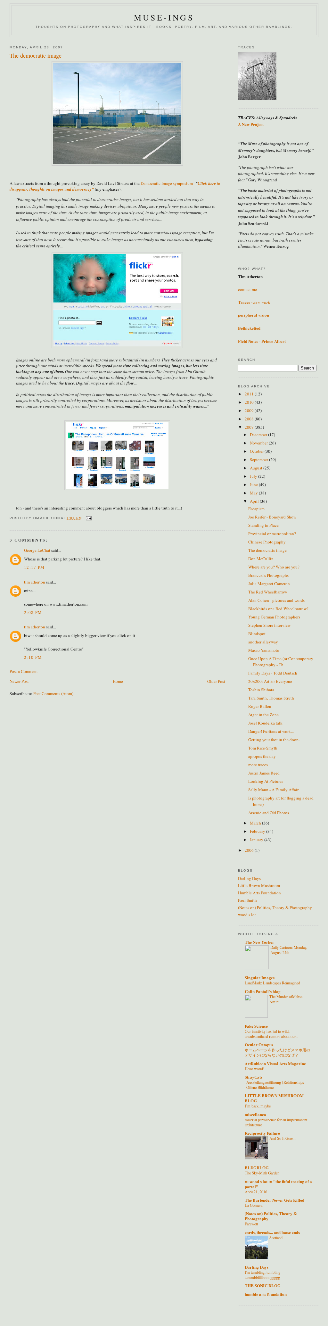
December (259, 434)
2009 (250, 410)
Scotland (276, 1237)
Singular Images (260, 977)
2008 (250, 419)
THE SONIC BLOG (263, 1285)
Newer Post (19, 681)
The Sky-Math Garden (262, 1172)
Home (118, 681)
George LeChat (37, 550)
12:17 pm (34, 567)
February (258, 831)
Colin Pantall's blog (263, 991)
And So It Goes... (282, 1138)
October (257, 451)
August (256, 468)
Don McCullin (261, 558)
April (255, 501)
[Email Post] (88, 518)
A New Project (251, 124)
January (257, 839)
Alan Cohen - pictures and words (276, 600)
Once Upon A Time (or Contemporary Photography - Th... (280, 662)
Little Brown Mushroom (259, 885)
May (254, 493)
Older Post (216, 681)
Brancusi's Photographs (268, 575)
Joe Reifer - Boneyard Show (272, 517)
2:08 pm (33, 612)
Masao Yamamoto (263, 650)
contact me (247, 289)
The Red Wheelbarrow (267, 592)
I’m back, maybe (258, 1105)
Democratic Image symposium (166, 183)
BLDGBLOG (257, 1167)
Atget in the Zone (263, 714)
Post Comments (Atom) (53, 693)
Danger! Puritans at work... (271, 731)
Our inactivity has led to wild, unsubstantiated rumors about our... (271, 1034)
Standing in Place (263, 525)
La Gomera (253, 1205)
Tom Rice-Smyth (262, 748)
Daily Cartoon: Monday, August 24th (288, 950)
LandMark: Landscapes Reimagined (272, 982)
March (256, 823)
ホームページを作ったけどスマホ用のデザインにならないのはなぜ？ (277, 1052)
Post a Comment (24, 671)
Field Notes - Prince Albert (262, 341)
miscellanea (255, 1114)
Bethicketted (249, 328)
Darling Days (249, 878)
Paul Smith (247, 900)
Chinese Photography (267, 542)
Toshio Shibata (261, 689)
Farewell (251, 1223)
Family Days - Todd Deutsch (272, 673)
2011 (250, 394)
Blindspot (257, 633)
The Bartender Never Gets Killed (274, 1200)
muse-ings (164, 17)
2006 (250, 850)
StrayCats (253, 1077)
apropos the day (262, 756)
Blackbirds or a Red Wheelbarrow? (278, 608)
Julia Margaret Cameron (269, 583)
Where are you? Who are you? (273, 567)
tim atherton (34, 582)
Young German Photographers (274, 617)
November (259, 443)
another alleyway (263, 642)
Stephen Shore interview (269, 625)
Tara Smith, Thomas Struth (271, 698)
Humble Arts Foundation (259, 893)
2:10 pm (33, 657)
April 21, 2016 (256, 1191)
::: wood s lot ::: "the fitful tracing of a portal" (278, 1183)
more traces (258, 764)
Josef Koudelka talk (265, 723)
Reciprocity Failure (262, 1133)
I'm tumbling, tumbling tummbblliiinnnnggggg (262, 1275)
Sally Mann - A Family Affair (273, 789)
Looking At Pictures (265, 781)
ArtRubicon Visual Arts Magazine (275, 1063)
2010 (250, 402)
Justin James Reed (264, 773)
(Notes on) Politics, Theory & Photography (275, 907)
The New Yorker (259, 942)
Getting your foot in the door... (274, 739)
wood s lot (247, 914)
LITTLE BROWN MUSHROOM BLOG (274, 1098)
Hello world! (254, 1068)
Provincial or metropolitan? (272, 533)
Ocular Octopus (259, 1044)
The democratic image (267, 550)
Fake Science (256, 1026)
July (254, 476)
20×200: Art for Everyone (270, 681)
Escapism (256, 508)
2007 (250, 427)
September (259, 459)
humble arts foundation (266, 1294)
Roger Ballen (259, 706)
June (254, 484)
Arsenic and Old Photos (268, 813)
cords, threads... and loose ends (272, 1232)
